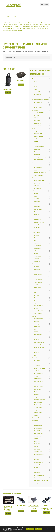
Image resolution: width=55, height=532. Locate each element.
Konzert (35, 271)
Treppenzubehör (37, 91)
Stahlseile (36, 308)
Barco (26, 22)
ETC (24, 24)
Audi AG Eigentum (38, 324)
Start (5, 36)
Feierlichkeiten (37, 269)
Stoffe (35, 251)
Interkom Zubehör (37, 188)
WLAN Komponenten (38, 159)
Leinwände (36, 446)
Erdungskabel (37, 131)
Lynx (20, 26)
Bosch (38, 22)
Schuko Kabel (37, 149)
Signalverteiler (37, 470)
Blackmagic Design (32, 22)
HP (43, 24)
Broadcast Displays (38, 425)
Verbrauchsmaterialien (39, 347)
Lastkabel (36, 141)
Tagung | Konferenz (38, 274)
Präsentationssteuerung (39, 457)
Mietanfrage (8, 92)
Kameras (36, 438)
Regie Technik (37, 464)
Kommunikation (35, 178)
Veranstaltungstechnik (39, 344)
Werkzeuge (36, 352)
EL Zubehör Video (37, 123)
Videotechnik (35, 420)
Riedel (12, 28)
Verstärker (36, 415)
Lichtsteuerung (37, 206)
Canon (45, 22)
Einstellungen (47, 528)
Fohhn (33, 24)
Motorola (36, 26)
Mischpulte (36, 394)
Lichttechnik (34, 191)
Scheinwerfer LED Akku (39, 222)
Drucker (35, 170)
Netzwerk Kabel (37, 144)
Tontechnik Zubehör (38, 412)
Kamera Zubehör (37, 436)
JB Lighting (5, 26)
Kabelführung (37, 138)
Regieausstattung (37, 245)
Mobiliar (35, 240)
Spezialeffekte (37, 227)
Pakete (33, 264)
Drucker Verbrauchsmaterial (40, 172)
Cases (35, 329)
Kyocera (10, 26)
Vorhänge (36, 253)
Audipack (16, 22)
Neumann (43, 26)
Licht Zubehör (37, 201)
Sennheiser (27, 28)
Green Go (37, 24)
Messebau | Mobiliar (36, 232)
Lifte (35, 292)
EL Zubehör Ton (37, 120)
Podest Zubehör (37, 84)
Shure (38, 28)
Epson (21, 24)
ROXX (21, 28)
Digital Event (36, 266)
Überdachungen (37, 94)
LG (13, 26)
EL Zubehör (36, 115)
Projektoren (36, 459)
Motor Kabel (36, 295)
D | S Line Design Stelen (39, 112)
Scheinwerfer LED (37, 219)
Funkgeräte (36, 185)
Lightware (16, 26)
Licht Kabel (36, 198)
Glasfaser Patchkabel (38, 136)
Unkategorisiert (35, 417)
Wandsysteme (37, 261)
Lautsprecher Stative (38, 381)
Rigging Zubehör (37, 303)
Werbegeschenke (37, 350)
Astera (12, 22)
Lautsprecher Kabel (38, 378)
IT (32, 162)
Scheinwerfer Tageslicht (39, 225)
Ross (18, 28)
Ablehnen (38, 528)
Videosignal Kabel (38, 483)
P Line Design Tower (38, 125)
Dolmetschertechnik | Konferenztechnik (40, 99)
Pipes (35, 300)
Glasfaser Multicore (38, 133)
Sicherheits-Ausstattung (39, 342)
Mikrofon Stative (37, 389)
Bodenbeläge (37, 235)
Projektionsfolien (37, 243)
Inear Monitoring (37, 371)
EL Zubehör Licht (37, 118)
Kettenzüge (36, 290)
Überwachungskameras (39, 475)
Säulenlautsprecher (38, 402)
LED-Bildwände (37, 444)
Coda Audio (5, 24)
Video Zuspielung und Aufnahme (41, 480)
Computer (36, 164)
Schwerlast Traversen (38, 305)
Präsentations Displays (39, 454)
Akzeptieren (30, 528)
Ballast (35, 81)
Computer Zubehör (38, 167)
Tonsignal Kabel (37, 410)
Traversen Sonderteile (38, 311)
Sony (48, 28)
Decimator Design (13, 24)
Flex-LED (36, 196)
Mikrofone (36, 391)
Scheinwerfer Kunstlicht (39, 217)
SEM (24, 28)
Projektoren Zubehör (38, 462)
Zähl (21, 30)
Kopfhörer (36, 376)
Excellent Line (28, 24)
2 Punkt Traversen (38, 279)
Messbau (36, 238)
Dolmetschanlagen (38, 102)
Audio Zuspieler (37, 360)
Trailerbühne (13, 30)
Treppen (35, 89)
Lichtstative (36, 204)
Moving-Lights (37, 214)
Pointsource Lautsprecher (39, 399)
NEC (39, 26)
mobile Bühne (30, 26)
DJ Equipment (37, 365)
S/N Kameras (37, 467)
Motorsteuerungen (38, 298)
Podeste (35, 86)
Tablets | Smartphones (38, 175)
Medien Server (37, 449)
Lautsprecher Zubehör (38, 384)
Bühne (41, 22)
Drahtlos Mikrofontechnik (39, 368)
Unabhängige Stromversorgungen (41, 157)
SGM (32, 28)
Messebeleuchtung (38, 211)
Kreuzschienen (37, 441)
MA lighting (24, 26)
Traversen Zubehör (38, 313)
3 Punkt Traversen (38, 282)
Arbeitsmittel (36, 321)
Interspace (47, 24)
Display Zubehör (37, 430)
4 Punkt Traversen (38, 284)
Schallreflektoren (37, 248)
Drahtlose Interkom (38, 183)
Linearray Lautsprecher (39, 386)
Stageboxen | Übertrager (39, 404)
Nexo (47, 26)
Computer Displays (38, 428)
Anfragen (8, 16)
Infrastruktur (34, 128)
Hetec (41, 24)
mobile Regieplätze (38, 451)
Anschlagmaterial (37, 287)
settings (10, 530)
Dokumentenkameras (38, 433)
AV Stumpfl (21, 22)
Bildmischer (36, 423)
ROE (15, 28)
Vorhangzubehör (37, 258)
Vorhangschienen (37, 256)
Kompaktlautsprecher (38, 373)
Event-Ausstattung (38, 334)
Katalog (8, 11)
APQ (9, 22)
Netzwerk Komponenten (39, 146)
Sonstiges (34, 316)
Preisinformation (16, 11)
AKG (4, 22)
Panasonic (5, 28)
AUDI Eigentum (37, 326)
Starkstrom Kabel (37, 151)
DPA (18, 24)
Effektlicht (36, 193)
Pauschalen (36, 339)
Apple (6, 22)
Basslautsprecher (37, 363)
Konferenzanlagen (38, 107)
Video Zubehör (37, 477)
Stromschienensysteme (39, 230)
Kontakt (15, 16)
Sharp (35, 28)
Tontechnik (34, 357)
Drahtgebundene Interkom (39, 180)
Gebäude (36, 337)
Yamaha (18, 30)
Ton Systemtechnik (38, 407)
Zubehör (35, 355)
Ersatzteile (36, 331)
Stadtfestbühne (6, 30)
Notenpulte (36, 397)
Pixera (9, 28)
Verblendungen (37, 97)
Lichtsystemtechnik (38, 209)
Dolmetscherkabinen (38, 105)
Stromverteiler (37, 154)
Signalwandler (37, 472)
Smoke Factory (43, 28)
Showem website (27, 11)
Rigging (33, 277)
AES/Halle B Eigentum (38, 318)
